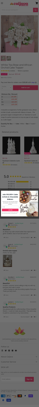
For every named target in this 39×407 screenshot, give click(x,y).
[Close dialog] (37, 192)
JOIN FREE (10, 210)
